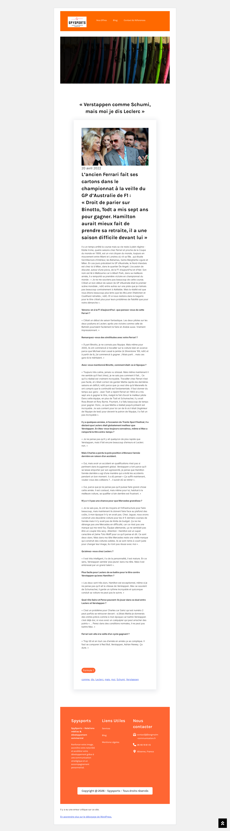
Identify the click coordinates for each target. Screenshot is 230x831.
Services (106, 728)
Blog (104, 735)
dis (92, 679)
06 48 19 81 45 (144, 745)
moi (113, 679)
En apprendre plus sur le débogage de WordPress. (86, 816)
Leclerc (99, 679)
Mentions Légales (110, 742)
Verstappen (132, 679)
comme (86, 679)
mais (107, 679)
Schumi (121, 679)
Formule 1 (88, 670)
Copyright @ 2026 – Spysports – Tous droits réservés (115, 791)
